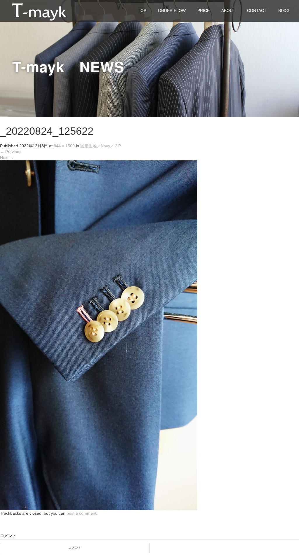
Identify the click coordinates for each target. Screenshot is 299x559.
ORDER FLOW (172, 10)
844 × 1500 (64, 145)
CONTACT (257, 10)
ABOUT (228, 10)
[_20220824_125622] (98, 335)
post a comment (81, 513)
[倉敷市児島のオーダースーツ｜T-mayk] (39, 11)
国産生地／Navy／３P (100, 145)
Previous (10, 151)
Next (7, 157)
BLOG (284, 10)
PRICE (203, 10)
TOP (142, 10)
